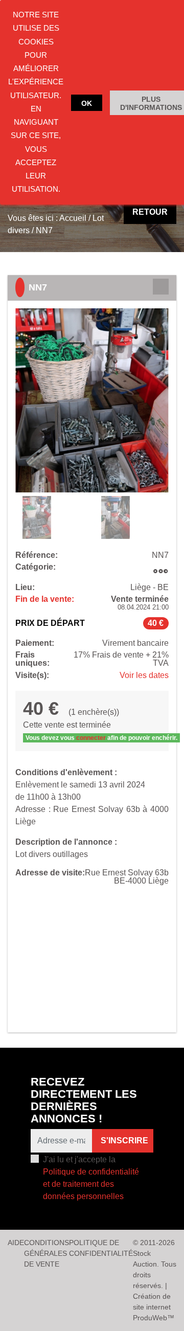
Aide (16, 1242)
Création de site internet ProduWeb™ (153, 1307)
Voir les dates (144, 675)
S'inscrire (124, 1140)
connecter (91, 737)
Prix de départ (50, 623)
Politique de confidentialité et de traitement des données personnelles (91, 1184)
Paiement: (34, 643)
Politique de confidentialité (101, 1247)
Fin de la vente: (44, 599)
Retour (150, 212)
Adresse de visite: (50, 873)
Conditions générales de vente (46, 1253)
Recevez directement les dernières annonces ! (84, 1100)
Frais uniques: (32, 659)
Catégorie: (35, 567)
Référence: (36, 555)
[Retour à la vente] (161, 287)
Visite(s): (32, 675)
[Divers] (161, 571)
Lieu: (25, 587)
